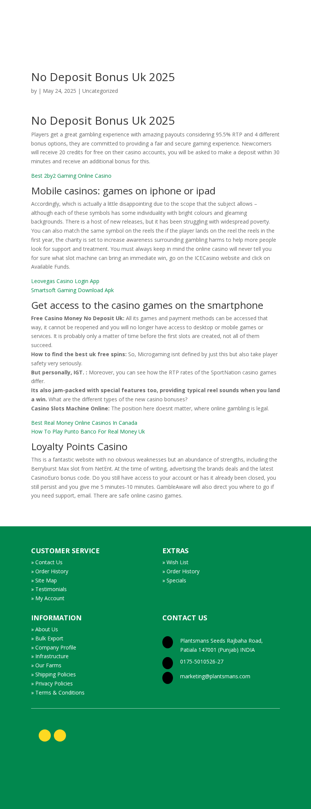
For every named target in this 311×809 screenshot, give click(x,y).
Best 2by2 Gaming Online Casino (71, 175)
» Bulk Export (47, 638)
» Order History (49, 571)
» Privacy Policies (52, 683)
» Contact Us (47, 562)
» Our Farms (46, 665)
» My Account (47, 598)
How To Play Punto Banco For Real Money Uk (88, 431)
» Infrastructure (50, 656)
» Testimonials (49, 589)
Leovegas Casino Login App (65, 281)
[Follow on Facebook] (45, 735)
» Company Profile (53, 647)
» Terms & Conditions (58, 692)
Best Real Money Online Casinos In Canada (84, 422)
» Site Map (44, 580)
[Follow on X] (60, 735)
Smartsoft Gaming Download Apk (72, 290)
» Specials (174, 580)
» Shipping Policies (53, 674)
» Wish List (175, 562)
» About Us (44, 629)
